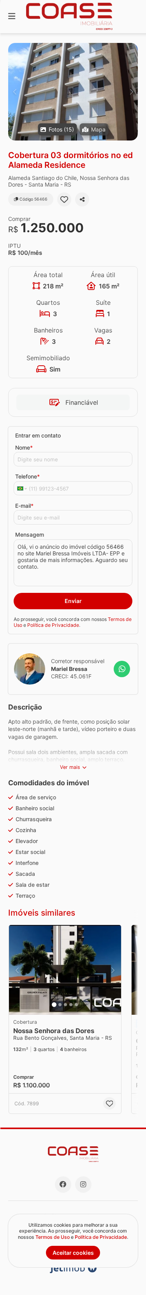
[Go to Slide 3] (65, 1004)
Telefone (27, 476)
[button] (73, 92)
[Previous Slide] (14, 92)
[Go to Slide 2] (60, 1004)
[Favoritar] (64, 199)
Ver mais (70, 767)
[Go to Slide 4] (70, 1004)
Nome (24, 447)
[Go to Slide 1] (54, 1004)
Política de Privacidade (53, 625)
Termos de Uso (52, 1237)
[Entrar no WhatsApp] (122, 669)
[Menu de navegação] (11, 16)
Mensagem (29, 534)
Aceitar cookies (73, 1252)
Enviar (73, 601)
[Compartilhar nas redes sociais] (82, 199)
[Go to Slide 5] (76, 1004)
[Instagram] (83, 1184)
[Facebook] (63, 1184)
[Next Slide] (131, 92)
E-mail (24, 505)
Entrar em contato (38, 435)
